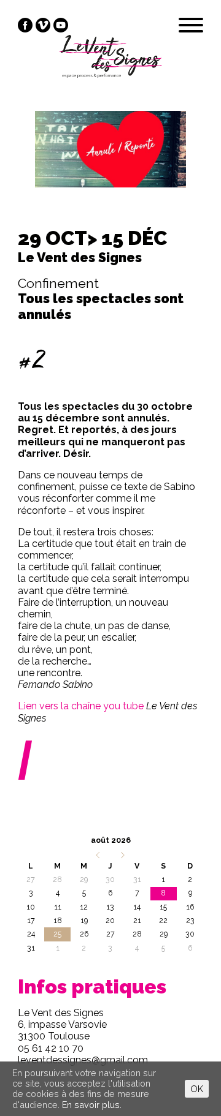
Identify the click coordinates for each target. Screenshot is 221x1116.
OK (196, 1089)
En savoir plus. (92, 1104)
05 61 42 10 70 (50, 1048)
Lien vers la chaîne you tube (81, 706)
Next (187, 159)
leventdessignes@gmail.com (83, 1060)
